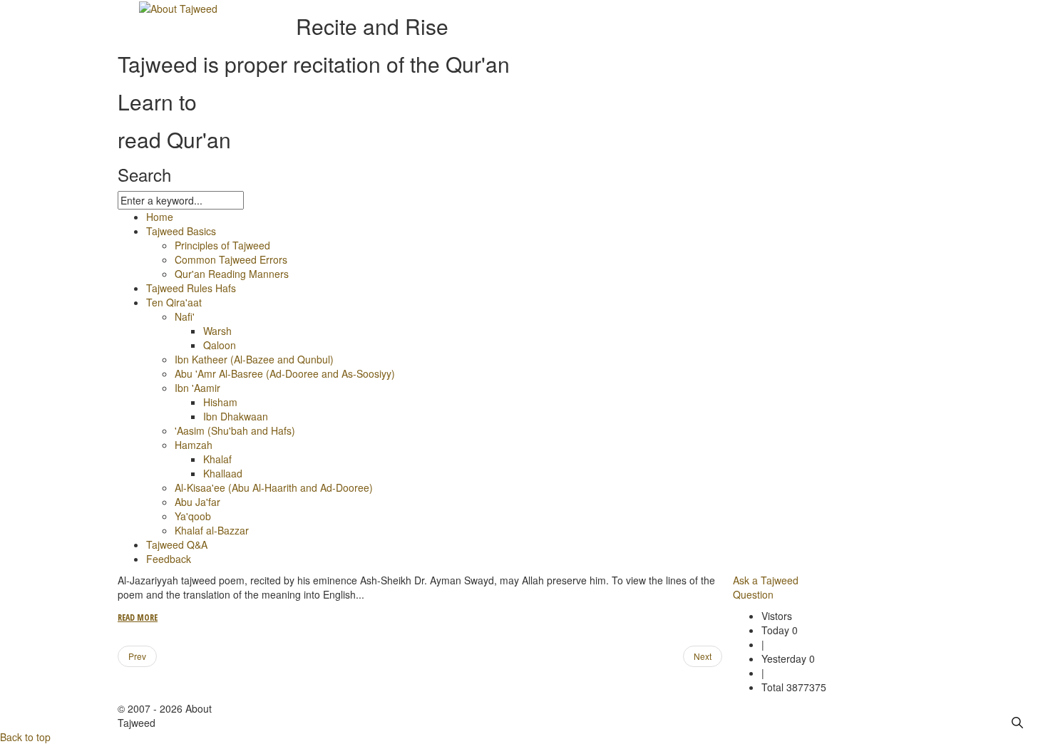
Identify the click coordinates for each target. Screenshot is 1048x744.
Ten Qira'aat (174, 302)
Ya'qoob (193, 516)
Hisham (220, 402)
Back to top (25, 737)
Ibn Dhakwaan (235, 416)
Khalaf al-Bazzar (212, 530)
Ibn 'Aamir (197, 388)
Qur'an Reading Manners (232, 274)
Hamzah (193, 445)
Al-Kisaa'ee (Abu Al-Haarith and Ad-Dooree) (274, 487)
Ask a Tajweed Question (765, 587)
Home (159, 217)
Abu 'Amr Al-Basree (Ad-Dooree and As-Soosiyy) (285, 373)
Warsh (217, 331)
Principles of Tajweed (222, 245)
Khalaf (217, 459)
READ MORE (138, 617)
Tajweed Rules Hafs (191, 288)
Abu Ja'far (197, 502)
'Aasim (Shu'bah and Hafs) (235, 430)
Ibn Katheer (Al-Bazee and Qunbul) (254, 359)
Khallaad (222, 473)
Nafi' (185, 316)
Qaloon (219, 345)
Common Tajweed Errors (231, 259)
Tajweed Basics (181, 231)
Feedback (168, 559)
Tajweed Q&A (176, 544)
